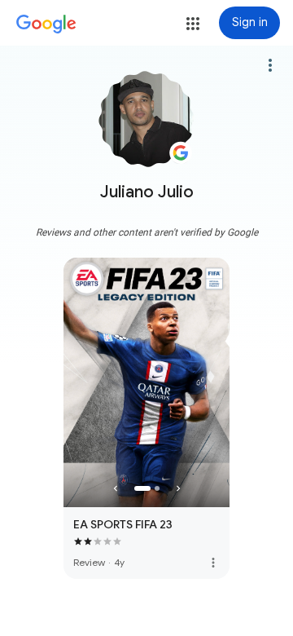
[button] (193, 23)
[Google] (46, 24)
